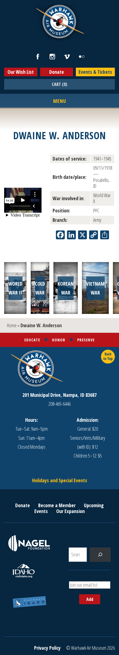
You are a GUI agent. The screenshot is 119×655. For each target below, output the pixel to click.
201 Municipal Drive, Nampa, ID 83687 (59, 395)
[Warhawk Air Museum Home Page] (59, 37)
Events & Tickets (95, 71)
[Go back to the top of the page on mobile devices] (108, 357)
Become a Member (57, 505)
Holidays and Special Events (59, 480)
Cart (59, 84)
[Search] (100, 554)
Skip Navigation (7, 1)
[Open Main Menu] (59, 101)
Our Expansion (70, 511)
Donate (56, 71)
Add (89, 599)
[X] (82, 235)
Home (12, 325)
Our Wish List (20, 71)
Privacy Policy (47, 647)
